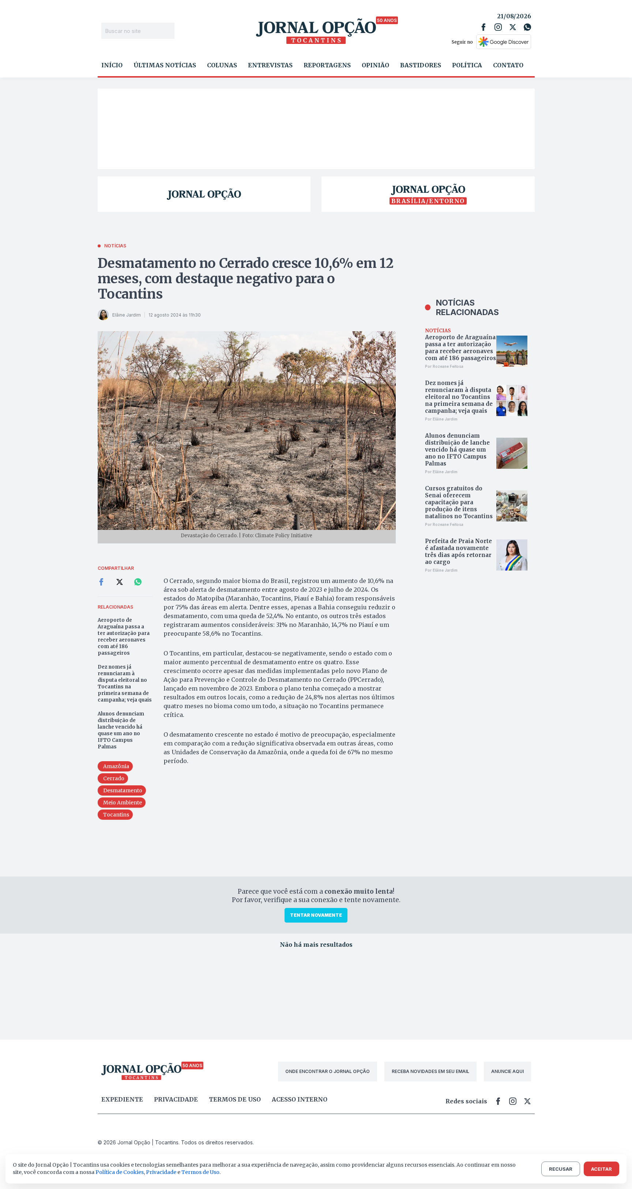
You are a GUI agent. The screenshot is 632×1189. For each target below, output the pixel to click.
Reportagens (327, 65)
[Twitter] (512, 27)
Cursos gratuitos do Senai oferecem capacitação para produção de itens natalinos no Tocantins (459, 502)
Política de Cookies (119, 1172)
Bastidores (420, 65)
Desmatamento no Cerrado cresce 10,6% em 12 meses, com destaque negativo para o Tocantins (246, 278)
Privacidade (176, 1099)
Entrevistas (270, 65)
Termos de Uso (200, 1172)
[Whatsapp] (527, 27)
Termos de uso (235, 1099)
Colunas (222, 65)
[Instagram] (498, 27)
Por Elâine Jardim (441, 419)
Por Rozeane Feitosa (444, 366)
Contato (508, 65)
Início (112, 65)
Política (467, 65)
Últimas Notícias (164, 65)
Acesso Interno (299, 1099)
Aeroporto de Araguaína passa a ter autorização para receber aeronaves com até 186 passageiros (124, 636)
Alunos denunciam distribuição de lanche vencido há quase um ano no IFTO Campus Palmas (121, 730)
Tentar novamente (316, 915)
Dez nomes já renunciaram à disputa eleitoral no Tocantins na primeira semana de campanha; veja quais (125, 683)
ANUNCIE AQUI (507, 1071)
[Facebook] (483, 27)
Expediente (122, 1099)
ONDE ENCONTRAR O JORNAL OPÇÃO (327, 1071)
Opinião (375, 65)
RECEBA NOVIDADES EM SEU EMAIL (430, 1071)
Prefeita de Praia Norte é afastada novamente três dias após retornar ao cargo (458, 551)
